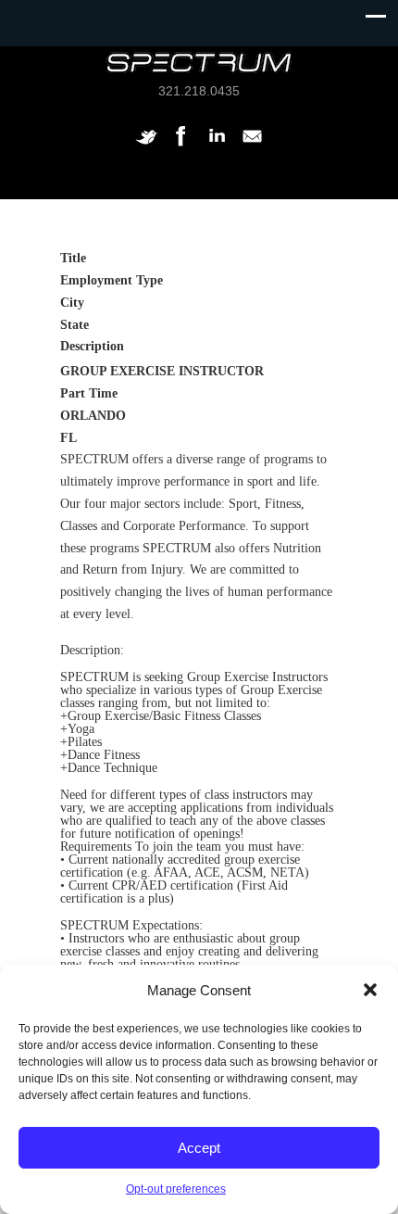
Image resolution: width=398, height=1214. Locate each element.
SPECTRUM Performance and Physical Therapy (199, 62)
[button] (370, 989)
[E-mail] (252, 145)
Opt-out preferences (176, 1188)
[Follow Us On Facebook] (181, 145)
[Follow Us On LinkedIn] (216, 145)
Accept (199, 1148)
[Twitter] (146, 145)
